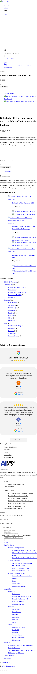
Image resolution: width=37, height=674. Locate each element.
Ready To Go (8, 284)
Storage (10, 297)
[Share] (4, 670)
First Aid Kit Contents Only (16, 287)
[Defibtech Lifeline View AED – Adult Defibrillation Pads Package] (19, 101)
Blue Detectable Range (14, 326)
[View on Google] (18, 383)
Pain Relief (11, 320)
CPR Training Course (18, 565)
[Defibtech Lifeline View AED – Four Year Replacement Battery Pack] (20, 96)
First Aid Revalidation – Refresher (18, 496)
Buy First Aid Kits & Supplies (13, 508)
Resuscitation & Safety (14, 295)
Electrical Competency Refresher (17, 498)
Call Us (6, 8)
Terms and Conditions (9, 530)
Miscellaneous (12, 333)
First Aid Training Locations (16, 573)
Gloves (10, 318)
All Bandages (12, 305)
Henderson (7, 449)
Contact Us (7, 658)
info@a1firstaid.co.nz (6, 523)
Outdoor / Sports (13, 336)
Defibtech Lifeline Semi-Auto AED (23, 203)
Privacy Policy (7, 532)
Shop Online (7, 589)
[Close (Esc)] (6, 670)
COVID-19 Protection (10, 282)
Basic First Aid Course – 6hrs (16, 503)
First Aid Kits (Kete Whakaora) (17, 292)
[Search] (5, 56)
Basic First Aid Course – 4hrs (16, 506)
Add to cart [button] (11, 199)
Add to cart (4, 86)
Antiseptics (11, 310)
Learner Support (9, 486)
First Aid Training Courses (16, 547)
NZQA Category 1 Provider (16, 484)
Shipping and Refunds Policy (11, 533)
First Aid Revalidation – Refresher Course (24, 558)
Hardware (11, 331)
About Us (7, 481)
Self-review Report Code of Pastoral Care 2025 (22, 650)
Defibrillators (12, 290)
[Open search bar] (5, 50)
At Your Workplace (9, 457)
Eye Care (11, 315)
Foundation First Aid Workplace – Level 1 (20, 493)
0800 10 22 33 (4, 519)
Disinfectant (11, 328)
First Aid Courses (9, 491)
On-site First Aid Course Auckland (22, 563)
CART (6, 5)
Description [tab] (7, 171)
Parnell (6, 452)
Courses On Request (14, 560)
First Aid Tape (12, 308)
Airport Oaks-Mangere (10, 447)
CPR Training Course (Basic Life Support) (20, 501)
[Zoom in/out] (0, 670)
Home (6, 542)
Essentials (7, 300)
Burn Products (12, 302)
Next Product (8, 99)
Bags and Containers (18, 601)
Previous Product (9, 93)
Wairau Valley (8, 455)
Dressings (11, 313)
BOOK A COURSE (9, 58)
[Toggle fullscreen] (2, 670)
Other (5, 323)
